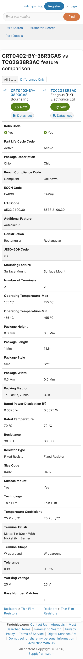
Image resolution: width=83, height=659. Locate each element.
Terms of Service (31, 634)
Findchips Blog (32, 6)
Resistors (10, 609)
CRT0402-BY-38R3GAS (23, 93)
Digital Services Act (62, 634)
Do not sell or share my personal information (41, 638)
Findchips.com (6, 6)
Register (54, 6)
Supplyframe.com (41, 654)
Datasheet (24, 115)
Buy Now (20, 107)
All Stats (10, 79)
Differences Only (32, 79)
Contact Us (38, 624)
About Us (58, 624)
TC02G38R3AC (63, 91)
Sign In (75, 6)
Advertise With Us (41, 643)
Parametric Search (47, 629)
